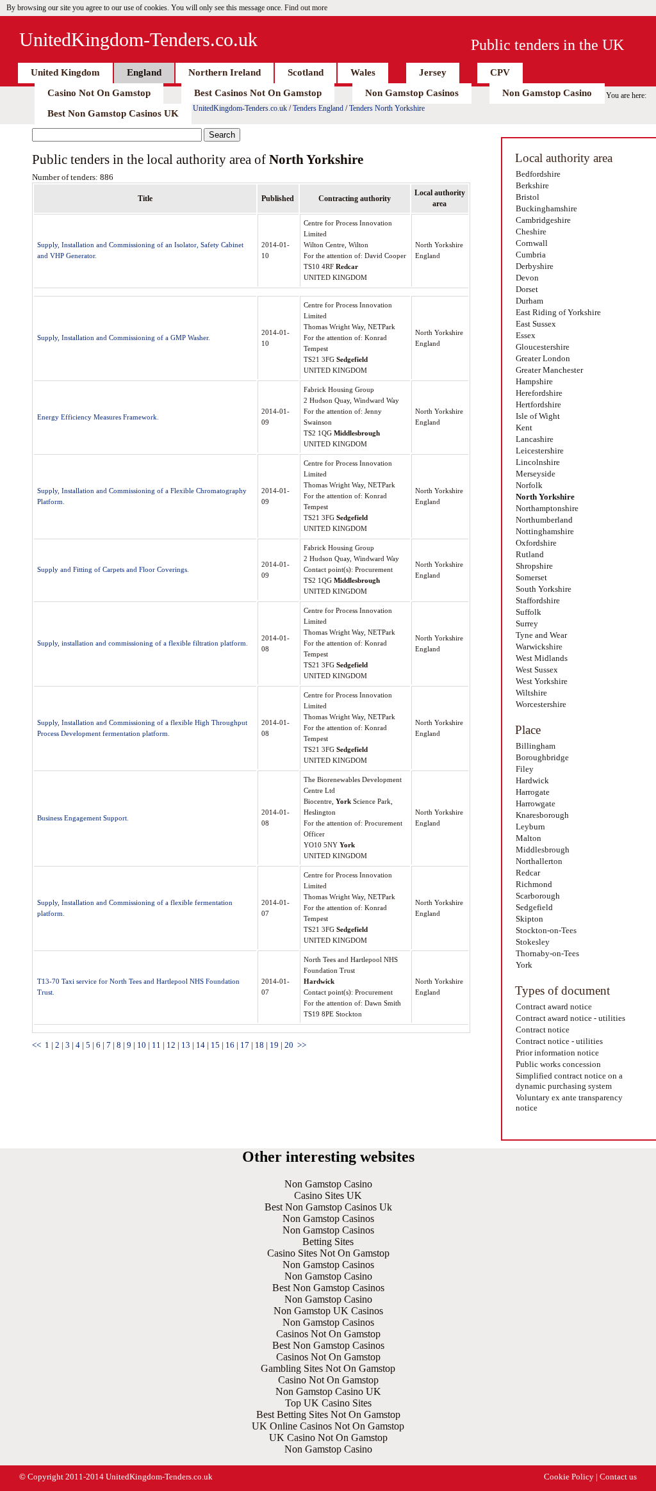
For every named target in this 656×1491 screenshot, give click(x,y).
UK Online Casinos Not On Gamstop (328, 1426)
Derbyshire (535, 266)
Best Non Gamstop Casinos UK (113, 113)
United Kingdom (65, 72)
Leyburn (530, 826)
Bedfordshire (538, 174)
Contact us (618, 1476)
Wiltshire (531, 692)
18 (259, 1045)
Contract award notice (554, 1006)
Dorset (527, 289)
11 (156, 1045)
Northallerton (539, 861)
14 (200, 1045)
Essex (526, 335)
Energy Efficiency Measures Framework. (98, 417)
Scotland (306, 72)
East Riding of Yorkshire (558, 312)
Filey (525, 769)
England (144, 72)
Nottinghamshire (545, 531)
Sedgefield (534, 907)
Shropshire (534, 566)
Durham (529, 301)
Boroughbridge (542, 757)
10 (141, 1045)
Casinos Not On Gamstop (328, 1333)
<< (36, 1045)
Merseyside (535, 473)
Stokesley (533, 942)
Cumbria (531, 254)
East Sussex (536, 324)
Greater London (543, 358)
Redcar (528, 872)
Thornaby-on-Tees (547, 953)
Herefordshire (539, 393)
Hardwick (532, 780)
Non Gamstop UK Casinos (328, 1310)
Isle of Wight (538, 416)
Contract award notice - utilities (570, 1018)
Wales (362, 72)
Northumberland (544, 520)
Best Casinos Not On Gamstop (258, 93)
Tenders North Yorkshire (387, 108)
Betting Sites (328, 1241)
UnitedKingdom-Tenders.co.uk (138, 39)
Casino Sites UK (328, 1195)
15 (215, 1045)
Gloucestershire (543, 347)
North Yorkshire (545, 496)
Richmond (534, 884)
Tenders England (318, 108)
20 (288, 1045)
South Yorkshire (543, 589)
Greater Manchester (549, 370)
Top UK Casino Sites (328, 1402)
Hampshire (534, 381)
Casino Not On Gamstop (99, 93)
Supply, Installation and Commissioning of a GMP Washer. (123, 337)
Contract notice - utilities (559, 1041)
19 (274, 1045)
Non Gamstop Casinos (412, 93)
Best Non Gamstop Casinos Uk (328, 1207)
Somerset (531, 577)
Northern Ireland (224, 72)
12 (171, 1045)
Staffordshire (538, 600)
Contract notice (543, 1029)
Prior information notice (557, 1052)
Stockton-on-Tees (546, 930)
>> (301, 1045)
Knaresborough (542, 815)
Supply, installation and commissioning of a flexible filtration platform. (142, 643)
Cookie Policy (569, 1476)
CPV (500, 72)
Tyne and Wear (541, 635)
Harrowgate (535, 803)
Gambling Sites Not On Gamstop (328, 1368)
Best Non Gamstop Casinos (328, 1287)
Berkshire (532, 185)
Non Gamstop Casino (547, 93)
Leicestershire (540, 450)
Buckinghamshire (546, 208)
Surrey (527, 623)
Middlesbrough (543, 849)
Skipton (529, 919)
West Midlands (542, 658)
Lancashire (535, 439)
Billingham (535, 746)
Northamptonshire (547, 508)
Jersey (433, 72)
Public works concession (558, 1064)
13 (185, 1045)
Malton (528, 838)
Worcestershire (541, 704)
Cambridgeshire (543, 220)
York (524, 965)
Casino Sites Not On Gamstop (328, 1253)
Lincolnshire (538, 462)
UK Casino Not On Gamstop (328, 1437)
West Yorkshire (542, 681)
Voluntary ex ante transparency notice (569, 1102)
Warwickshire (539, 646)
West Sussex (537, 669)
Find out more (305, 7)
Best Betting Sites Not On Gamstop (328, 1414)
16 (230, 1045)
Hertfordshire (538, 404)
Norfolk (529, 485)
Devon (527, 277)
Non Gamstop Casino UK (328, 1391)
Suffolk (528, 612)
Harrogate (533, 792)
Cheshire (531, 231)
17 (244, 1045)
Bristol (527, 197)
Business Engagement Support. (83, 818)
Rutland (530, 554)
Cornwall (532, 243)
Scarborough (538, 895)
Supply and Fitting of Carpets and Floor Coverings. (113, 569)
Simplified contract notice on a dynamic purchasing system (569, 1081)
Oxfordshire (536, 543)
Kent (524, 427)
